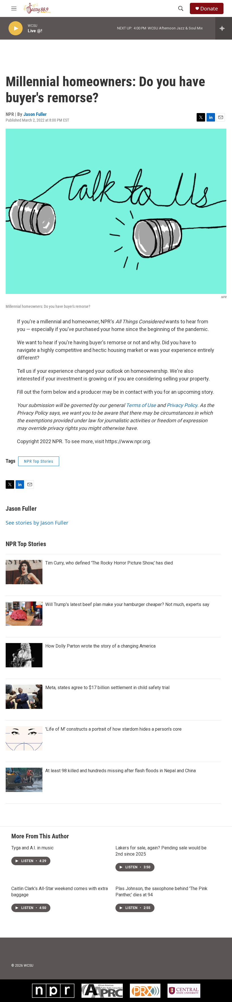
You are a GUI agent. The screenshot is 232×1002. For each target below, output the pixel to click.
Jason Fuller (35, 114)
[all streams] (223, 28)
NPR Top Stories (38, 461)
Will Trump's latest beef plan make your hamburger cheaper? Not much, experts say (127, 604)
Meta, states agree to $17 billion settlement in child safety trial (107, 687)
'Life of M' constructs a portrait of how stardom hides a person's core (113, 729)
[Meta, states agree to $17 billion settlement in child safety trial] (24, 697)
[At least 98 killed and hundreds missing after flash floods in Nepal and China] (24, 780)
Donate (209, 9)
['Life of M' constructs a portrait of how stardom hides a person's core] (24, 738)
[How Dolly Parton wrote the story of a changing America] (24, 655)
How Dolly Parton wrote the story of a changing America (100, 646)
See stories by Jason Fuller (37, 522)
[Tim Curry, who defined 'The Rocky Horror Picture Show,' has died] (24, 572)
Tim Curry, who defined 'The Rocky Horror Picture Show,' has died (109, 563)
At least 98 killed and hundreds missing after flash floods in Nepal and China (120, 770)
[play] (15, 28)
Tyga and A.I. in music (32, 847)
